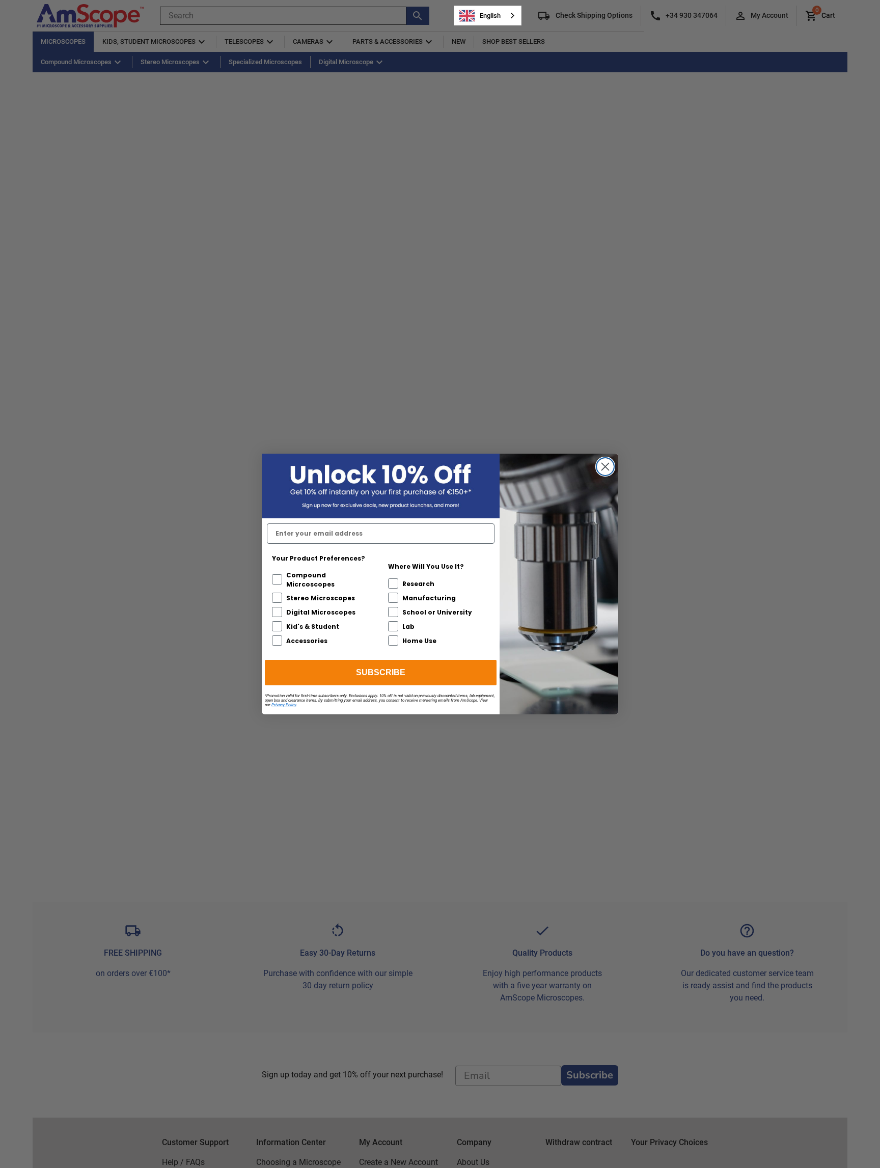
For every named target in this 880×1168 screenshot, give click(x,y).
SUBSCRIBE (380, 672)
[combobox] (487, 15)
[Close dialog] (605, 467)
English (490, 15)
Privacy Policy (283, 705)
